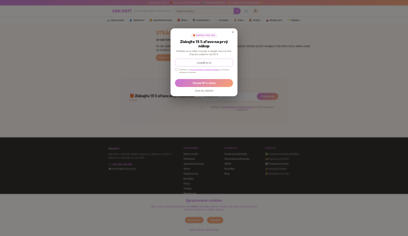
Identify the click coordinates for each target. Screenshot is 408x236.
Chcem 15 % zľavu (204, 83)
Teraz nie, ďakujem (204, 90)
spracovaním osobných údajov (204, 70)
